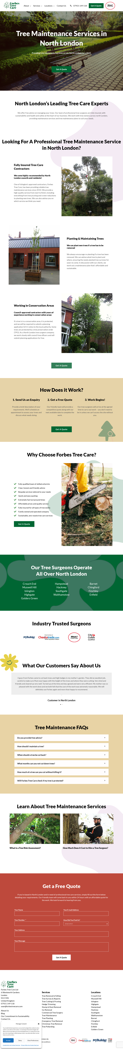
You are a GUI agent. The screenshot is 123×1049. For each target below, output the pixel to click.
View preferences (33, 1040)
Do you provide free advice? (29, 738)
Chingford (95, 1021)
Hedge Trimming (48, 1004)
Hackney (94, 1010)
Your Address (19, 930)
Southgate (95, 1012)
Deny (20, 1040)
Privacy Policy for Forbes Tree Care (30, 1045)
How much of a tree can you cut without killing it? (39, 772)
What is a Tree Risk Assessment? (25, 848)
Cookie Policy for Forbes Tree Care (11, 1045)
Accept (8, 1040)
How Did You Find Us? (71, 920)
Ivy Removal (47, 1010)
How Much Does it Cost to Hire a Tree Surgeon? (85, 848)
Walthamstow (97, 1015)
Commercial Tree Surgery (52, 1012)
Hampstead (96, 1007)
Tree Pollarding (48, 1026)
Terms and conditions (43, 1042)
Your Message (19, 941)
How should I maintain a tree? (30, 746)
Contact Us (5, 1019)
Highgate (95, 1004)
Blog (3, 1013)
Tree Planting (47, 1018)
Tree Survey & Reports (51, 998)
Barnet (94, 1018)
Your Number (19, 920)
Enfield (94, 1026)
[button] (39, 1024)
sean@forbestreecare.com (11, 1006)
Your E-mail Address (71, 910)
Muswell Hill (96, 998)
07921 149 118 (7, 1003)
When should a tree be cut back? (31, 755)
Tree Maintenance (49, 1015)
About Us (5, 1010)
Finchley (94, 1024)
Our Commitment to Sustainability (15, 1016)
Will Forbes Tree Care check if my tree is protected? (40, 780)
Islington (94, 1001)
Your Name (18, 910)
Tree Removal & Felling (51, 996)
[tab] (61, 737)
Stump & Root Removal (51, 1007)
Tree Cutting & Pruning (51, 1001)
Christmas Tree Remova (52, 1024)
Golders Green (97, 1029)
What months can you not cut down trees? (36, 763)
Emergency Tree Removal (52, 1021)
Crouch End (96, 996)
